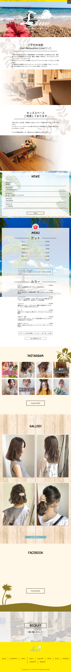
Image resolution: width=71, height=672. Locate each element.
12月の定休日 (9, 200)
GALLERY (40, 659)
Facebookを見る (35, 591)
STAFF (31, 659)
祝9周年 (8, 184)
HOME (4, 659)
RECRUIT (35, 625)
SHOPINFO (13, 659)
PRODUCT (66, 659)
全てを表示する (35, 338)
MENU (23, 659)
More (35, 213)
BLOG (57, 659)
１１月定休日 (9, 206)
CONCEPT (33, 662)
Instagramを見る (35, 403)
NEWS (49, 659)
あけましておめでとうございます (15, 195)
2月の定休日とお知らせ (12, 190)
